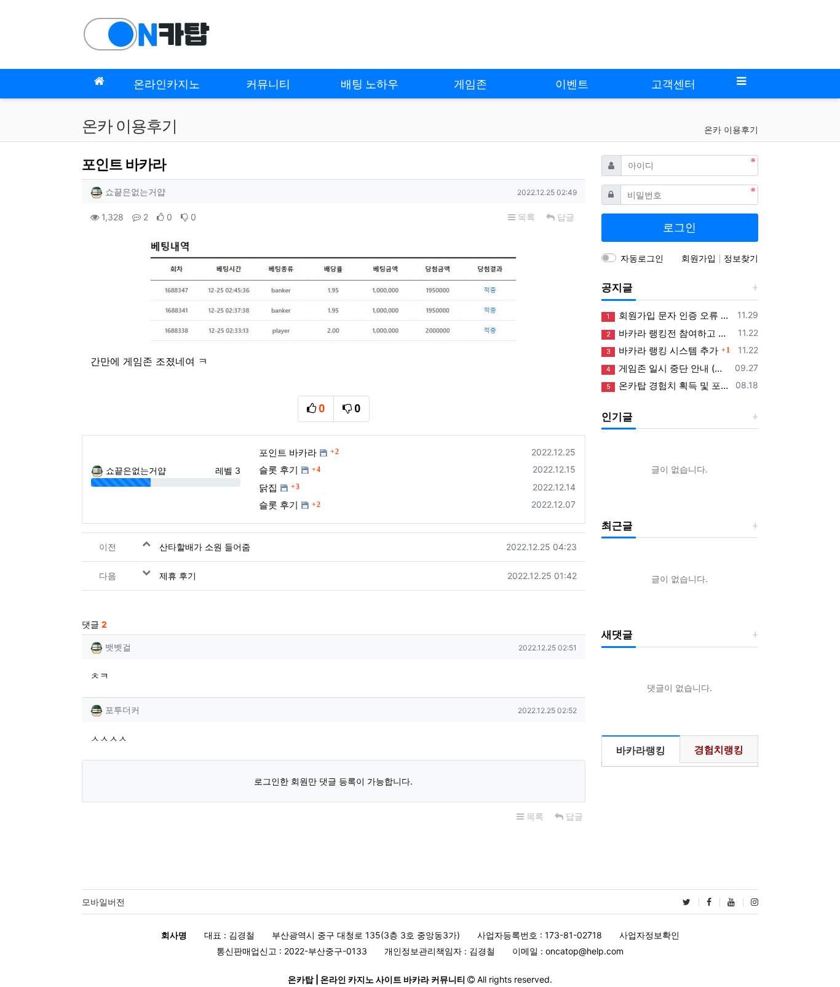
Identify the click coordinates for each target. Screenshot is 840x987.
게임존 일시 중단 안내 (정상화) (668, 368)
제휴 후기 (177, 575)
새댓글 (617, 634)
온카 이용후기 (731, 129)
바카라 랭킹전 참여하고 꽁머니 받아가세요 (670, 333)
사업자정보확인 (649, 935)
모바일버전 (103, 902)
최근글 (617, 525)
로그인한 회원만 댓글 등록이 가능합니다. (333, 781)
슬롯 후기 (278, 470)
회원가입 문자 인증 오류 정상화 (669, 315)
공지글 (617, 287)
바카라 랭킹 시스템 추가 (662, 350)
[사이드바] (741, 81)
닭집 (268, 487)
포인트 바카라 (288, 452)
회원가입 (699, 258)
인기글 (617, 416)
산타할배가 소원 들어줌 (204, 546)
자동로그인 (642, 258)
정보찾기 (741, 258)
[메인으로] (99, 81)
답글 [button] (564, 217)
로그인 (679, 227)
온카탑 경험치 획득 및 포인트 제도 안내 (668, 385)
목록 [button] (525, 217)
